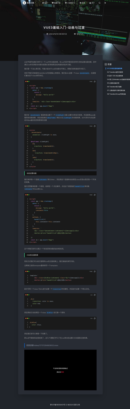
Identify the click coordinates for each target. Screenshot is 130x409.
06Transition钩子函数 (114, 87)
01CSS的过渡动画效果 (114, 68)
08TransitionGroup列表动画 (116, 94)
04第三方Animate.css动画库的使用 (118, 79)
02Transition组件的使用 (115, 72)
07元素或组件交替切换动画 (116, 90)
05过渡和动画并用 (113, 83)
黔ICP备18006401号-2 (58, 405)
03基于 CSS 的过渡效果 (115, 76)
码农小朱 (76, 405)
